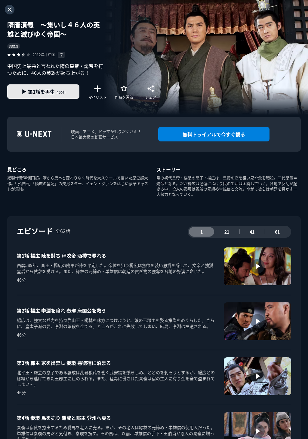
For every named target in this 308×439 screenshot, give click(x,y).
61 (277, 232)
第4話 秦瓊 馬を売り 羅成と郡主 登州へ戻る (64, 417)
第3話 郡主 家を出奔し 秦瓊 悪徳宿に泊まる (64, 362)
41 (252, 232)
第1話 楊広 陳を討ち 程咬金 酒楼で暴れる (61, 255)
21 (226, 232)
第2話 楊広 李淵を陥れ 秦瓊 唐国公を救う (61, 310)
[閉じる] (9, 9)
